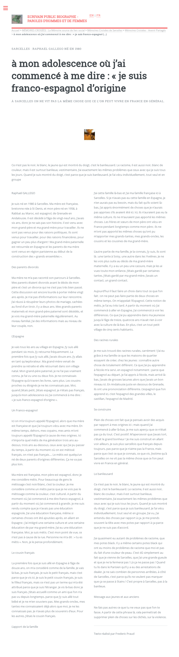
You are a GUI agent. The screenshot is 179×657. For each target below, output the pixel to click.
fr (98, 15)
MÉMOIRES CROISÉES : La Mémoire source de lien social (53, 30)
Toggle (8, 8)
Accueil (15, 30)
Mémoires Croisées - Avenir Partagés (145, 30)
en (92, 15)
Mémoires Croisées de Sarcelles (104, 30)
